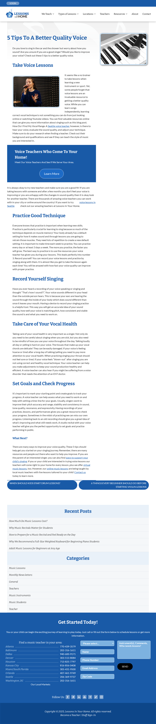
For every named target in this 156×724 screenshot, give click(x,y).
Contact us (80, 472)
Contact (146, 14)
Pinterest (90, 697)
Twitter (73, 697)
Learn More (51, 173)
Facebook (68, 697)
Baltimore (11, 650)
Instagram (101, 697)
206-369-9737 (68, 676)
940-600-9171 (68, 654)
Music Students (17, 602)
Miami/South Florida (16, 669)
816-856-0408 (68, 665)
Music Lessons (17, 568)
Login (13, 3)
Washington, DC (14, 680)
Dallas (8, 654)
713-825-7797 (68, 661)
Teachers (105, 14)
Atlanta (9, 646)
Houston (10, 661)
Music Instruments (20, 595)
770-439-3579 (68, 646)
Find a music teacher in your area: (40, 642)
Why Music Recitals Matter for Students (31, 527)
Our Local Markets (40, 684)
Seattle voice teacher (58, 126)
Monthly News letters (20, 574)
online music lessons (57, 468)
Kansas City (12, 665)
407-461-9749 (68, 672)
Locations (88, 14)
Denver (9, 657)
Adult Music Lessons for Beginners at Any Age (34, 548)
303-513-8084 (68, 657)
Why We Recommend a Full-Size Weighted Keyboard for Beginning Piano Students (54, 541)
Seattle (9, 676)
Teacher (13, 609)
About (135, 14)
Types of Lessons (67, 14)
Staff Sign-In (89, 715)
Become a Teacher (70, 715)
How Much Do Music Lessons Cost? (28, 521)
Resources (119, 14)
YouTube (85, 697)
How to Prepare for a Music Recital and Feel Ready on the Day (42, 534)
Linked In (79, 697)
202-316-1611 (68, 650)
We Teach (47, 14)
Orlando (10, 673)
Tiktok (96, 697)
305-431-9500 (68, 669)
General (13, 581)
